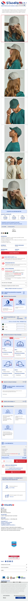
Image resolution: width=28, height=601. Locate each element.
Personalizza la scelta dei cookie (19, 595)
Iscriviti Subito (14, 317)
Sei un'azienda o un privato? (10, 303)
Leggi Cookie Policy (6, 595)
